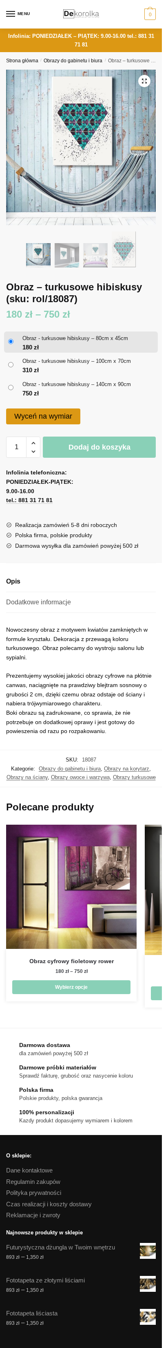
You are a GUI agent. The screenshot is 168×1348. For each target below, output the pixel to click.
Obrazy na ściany (27, 777)
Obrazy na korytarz (126, 769)
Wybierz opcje (71, 987)
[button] (144, 81)
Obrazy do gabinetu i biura (73, 61)
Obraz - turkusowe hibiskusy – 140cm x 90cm (76, 384)
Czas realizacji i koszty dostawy (49, 1204)
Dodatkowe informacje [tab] (38, 602)
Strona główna (22, 61)
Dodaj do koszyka (99, 447)
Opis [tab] (13, 581)
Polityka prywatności (33, 1192)
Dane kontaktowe (29, 1170)
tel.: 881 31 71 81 (29, 500)
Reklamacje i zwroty (33, 1215)
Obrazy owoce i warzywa (80, 777)
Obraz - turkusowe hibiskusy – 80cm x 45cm (75, 338)
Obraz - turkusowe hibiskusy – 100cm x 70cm (76, 361)
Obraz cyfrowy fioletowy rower (71, 961)
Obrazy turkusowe (134, 777)
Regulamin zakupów (33, 1181)
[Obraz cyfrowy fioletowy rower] (71, 887)
